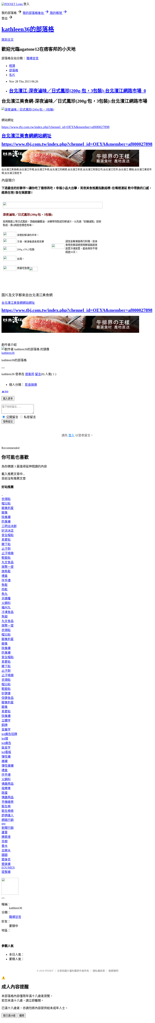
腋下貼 (6, 544)
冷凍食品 (8, 612)
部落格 (13, 70)
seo (3, 823)
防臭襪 (6, 521)
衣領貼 (6, 499)
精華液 (6, 836)
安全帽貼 (8, 535)
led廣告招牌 (9, 734)
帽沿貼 (6, 503)
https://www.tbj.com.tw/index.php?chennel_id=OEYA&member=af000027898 (55, 127)
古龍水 (6, 850)
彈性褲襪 (8, 765)
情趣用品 (8, 783)
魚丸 (5, 593)
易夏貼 (6, 539)
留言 (38, 374)
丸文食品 (8, 562)
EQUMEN (8, 867)
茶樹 (5, 841)
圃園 (5, 855)
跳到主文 (8, 39)
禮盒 (5, 575)
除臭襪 (6, 517)
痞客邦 (29, 374)
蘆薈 (5, 832)
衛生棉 (6, 806)
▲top (5, 391)
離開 (21, 1015)
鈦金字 (6, 747)
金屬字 (6, 729)
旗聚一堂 (8, 566)
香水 (5, 845)
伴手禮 (6, 580)
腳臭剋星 (8, 508)
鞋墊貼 (6, 557)
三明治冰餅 (9, 526)
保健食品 (8, 697)
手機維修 (8, 801)
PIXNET (49, 970)
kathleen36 (8, 352)
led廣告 (6, 743)
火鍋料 (6, 603)
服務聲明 (113, 970)
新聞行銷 (8, 827)
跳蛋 (5, 792)
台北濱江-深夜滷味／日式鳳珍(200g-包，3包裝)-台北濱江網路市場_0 (77, 90)
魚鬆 (5, 584)
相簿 (12, 65)
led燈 (5, 738)
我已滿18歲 (9, 1015)
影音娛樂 (31, 384)
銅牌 (5, 725)
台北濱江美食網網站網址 (26, 135)
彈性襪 (6, 756)
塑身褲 (6, 864)
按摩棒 (6, 788)
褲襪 (5, 761)
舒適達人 (8, 815)
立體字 (6, 720)
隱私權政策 (99, 970)
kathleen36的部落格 (28, 29)
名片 (12, 74)
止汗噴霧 (8, 553)
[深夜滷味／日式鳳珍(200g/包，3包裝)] (28, 109)
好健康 (6, 693)
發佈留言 (8, 421)
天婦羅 (6, 598)
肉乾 (5, 589)
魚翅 (5, 616)
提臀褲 (6, 871)
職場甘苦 (32, 58)
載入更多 (8, 398)
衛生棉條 (8, 810)
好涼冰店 (8, 530)
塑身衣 (6, 859)
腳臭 (5, 512)
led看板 (6, 752)
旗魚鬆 (6, 571)
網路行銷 (8, 819)
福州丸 (6, 607)
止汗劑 (6, 548)
